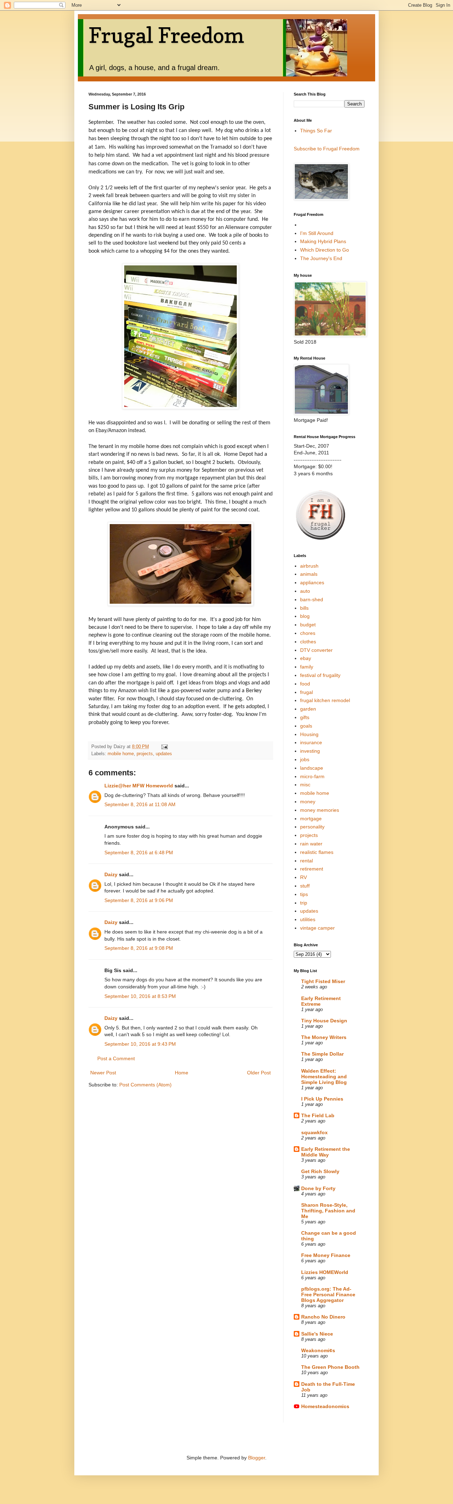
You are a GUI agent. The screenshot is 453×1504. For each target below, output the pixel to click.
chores (307, 633)
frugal (306, 692)
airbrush (309, 566)
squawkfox (314, 1132)
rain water (311, 843)
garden (308, 709)
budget (308, 624)
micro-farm (312, 776)
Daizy (110, 874)
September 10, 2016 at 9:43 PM (140, 1044)
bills (304, 608)
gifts (304, 717)
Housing (309, 734)
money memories (319, 810)
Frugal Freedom (166, 35)
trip (303, 903)
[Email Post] (164, 746)
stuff (305, 886)
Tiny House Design (324, 1020)
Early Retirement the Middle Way (325, 1152)
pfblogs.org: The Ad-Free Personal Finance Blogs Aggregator (328, 1294)
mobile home (121, 753)
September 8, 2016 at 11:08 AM (140, 804)
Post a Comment (116, 1058)
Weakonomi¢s (318, 1350)
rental (306, 860)
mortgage (311, 818)
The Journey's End (321, 258)
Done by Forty (318, 1188)
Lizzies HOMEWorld (324, 1272)
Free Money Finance (325, 1255)
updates (164, 753)
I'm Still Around (316, 233)
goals (306, 726)
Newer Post (103, 1072)
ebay (305, 658)
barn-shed (311, 599)
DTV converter (316, 650)
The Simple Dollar (322, 1054)
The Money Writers (323, 1037)
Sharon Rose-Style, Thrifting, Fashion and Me (328, 1210)
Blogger (256, 1457)
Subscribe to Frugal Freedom (327, 148)
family (306, 667)
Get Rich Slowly (320, 1171)
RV (303, 877)
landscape (311, 768)
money (307, 801)
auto (305, 591)
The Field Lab (317, 1115)
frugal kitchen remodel (325, 700)
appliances (312, 582)
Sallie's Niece (317, 1334)
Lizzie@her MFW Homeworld (138, 785)
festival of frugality (320, 675)
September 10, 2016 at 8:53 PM (140, 996)
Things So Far (316, 130)
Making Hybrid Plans (323, 241)
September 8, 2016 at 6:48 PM (138, 852)
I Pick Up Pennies (322, 1099)
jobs (304, 759)
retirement (311, 869)
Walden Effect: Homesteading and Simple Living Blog (324, 1076)
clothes (308, 641)
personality (312, 827)
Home (181, 1072)
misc (305, 784)
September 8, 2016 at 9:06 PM (138, 900)
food (305, 684)
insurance (311, 742)
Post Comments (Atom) (145, 1084)
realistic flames (316, 852)
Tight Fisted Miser (323, 981)
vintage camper (317, 928)
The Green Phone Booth (330, 1367)
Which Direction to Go (324, 250)
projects (145, 753)
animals (308, 574)
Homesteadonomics (325, 1406)
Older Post (259, 1072)
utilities (307, 919)
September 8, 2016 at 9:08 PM (138, 948)
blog (305, 616)
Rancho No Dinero (323, 1317)
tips (304, 894)
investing (310, 751)
